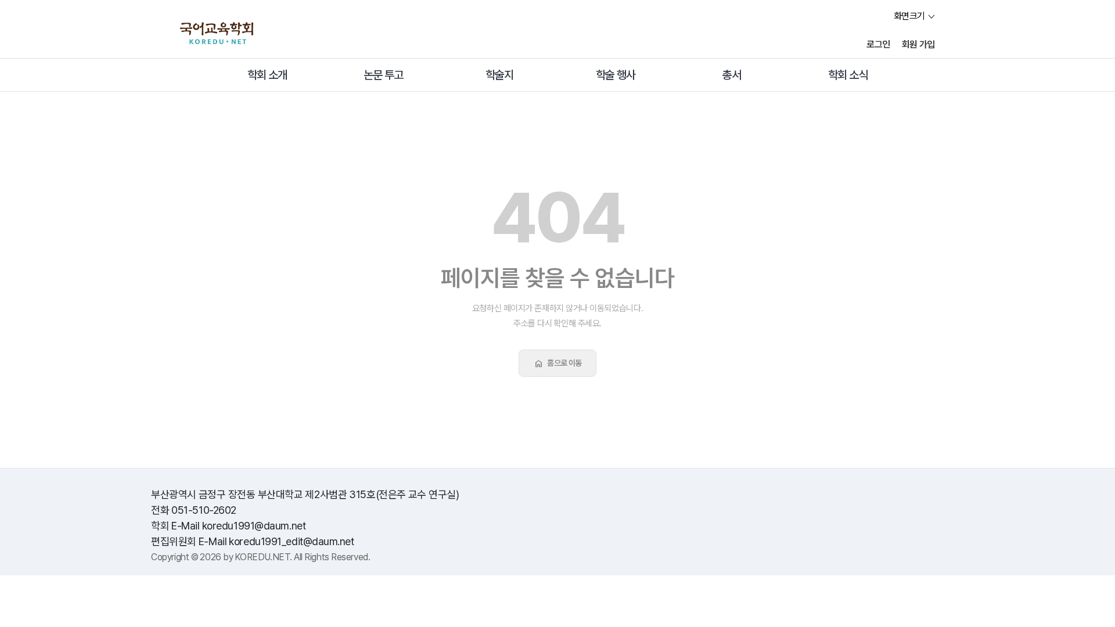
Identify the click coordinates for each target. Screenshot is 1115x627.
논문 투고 (383, 75)
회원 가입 (918, 44)
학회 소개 (267, 75)
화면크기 (909, 15)
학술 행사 (615, 75)
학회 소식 (848, 75)
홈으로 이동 (557, 363)
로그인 (878, 44)
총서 (731, 75)
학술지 (499, 75)
